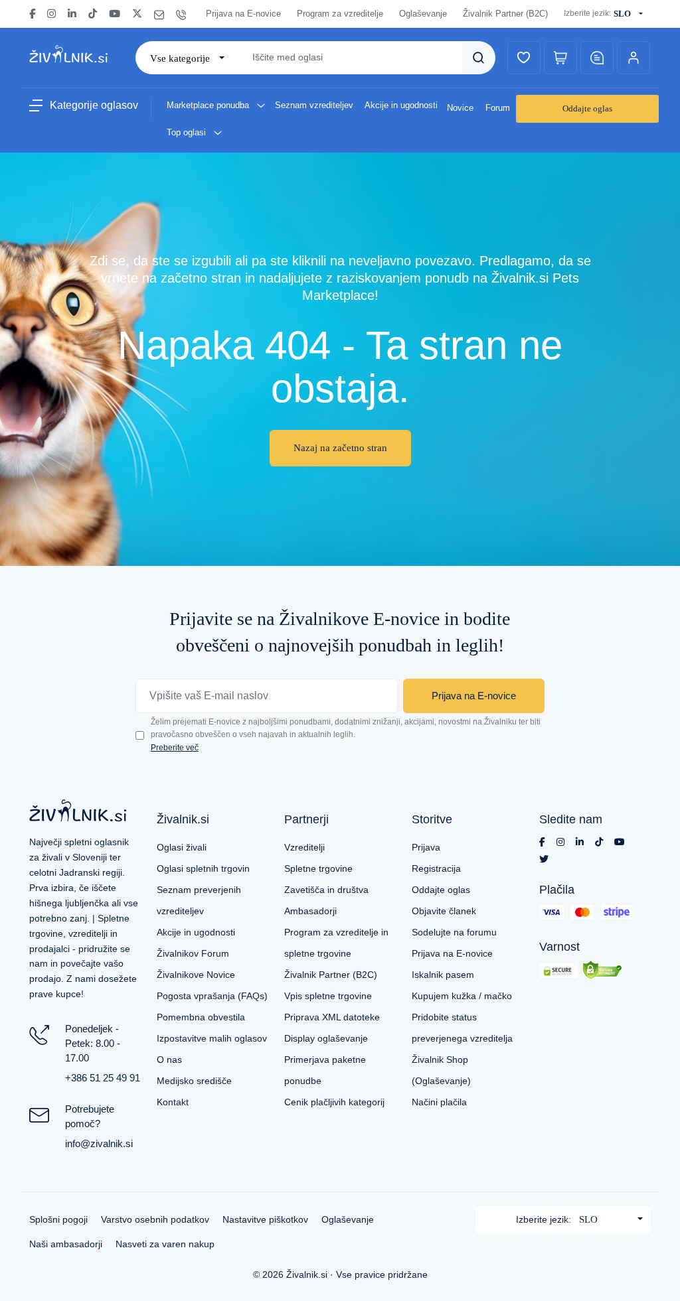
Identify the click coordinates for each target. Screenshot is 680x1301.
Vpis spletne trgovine (328, 996)
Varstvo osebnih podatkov (155, 1219)
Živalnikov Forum (193, 953)
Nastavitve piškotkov (265, 1219)
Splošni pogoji (58, 1219)
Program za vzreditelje (340, 14)
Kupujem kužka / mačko (462, 996)
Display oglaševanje (326, 1038)
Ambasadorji (310, 911)
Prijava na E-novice (243, 14)
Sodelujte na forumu (454, 932)
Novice (460, 108)
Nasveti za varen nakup (165, 1244)
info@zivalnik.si (99, 1143)
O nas (169, 1059)
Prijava (426, 847)
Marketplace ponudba (209, 105)
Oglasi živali (182, 847)
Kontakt (173, 1102)
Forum (497, 108)
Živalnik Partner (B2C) (505, 14)
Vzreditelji (304, 847)
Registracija (436, 868)
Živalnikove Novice (196, 974)
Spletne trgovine (318, 868)
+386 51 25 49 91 (102, 1077)
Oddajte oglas (587, 108)
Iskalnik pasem (443, 974)
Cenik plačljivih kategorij (334, 1102)
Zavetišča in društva (326, 889)
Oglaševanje (423, 14)
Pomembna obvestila (201, 1017)
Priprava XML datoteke (332, 1017)
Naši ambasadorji (65, 1244)
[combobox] (631, 14)
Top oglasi (188, 132)
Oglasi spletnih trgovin (203, 868)
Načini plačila (439, 1102)
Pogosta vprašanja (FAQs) (212, 996)
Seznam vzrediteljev (314, 105)
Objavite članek (444, 911)
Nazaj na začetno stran (340, 448)
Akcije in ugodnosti (401, 105)
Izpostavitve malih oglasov (212, 1038)
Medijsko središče (194, 1080)
